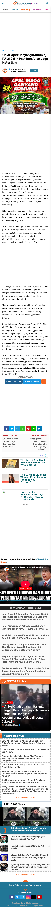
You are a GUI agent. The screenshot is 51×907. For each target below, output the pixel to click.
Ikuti (34, 70)
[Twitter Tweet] (11, 428)
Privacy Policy (14, 885)
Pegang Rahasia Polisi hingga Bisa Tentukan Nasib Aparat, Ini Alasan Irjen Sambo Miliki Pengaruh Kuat (22, 758)
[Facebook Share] (6, 428)
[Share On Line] (33, 428)
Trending (25, 9)
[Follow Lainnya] (43, 381)
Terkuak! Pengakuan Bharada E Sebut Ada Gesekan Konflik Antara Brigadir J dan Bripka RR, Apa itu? (24, 773)
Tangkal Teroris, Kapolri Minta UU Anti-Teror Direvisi (30, 847)
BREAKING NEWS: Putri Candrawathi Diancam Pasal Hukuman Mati (23, 766)
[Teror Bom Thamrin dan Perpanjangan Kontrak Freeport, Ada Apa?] (4, 839)
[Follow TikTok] (33, 897)
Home (5, 9)
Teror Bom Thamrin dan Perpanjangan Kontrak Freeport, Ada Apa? (28, 837)
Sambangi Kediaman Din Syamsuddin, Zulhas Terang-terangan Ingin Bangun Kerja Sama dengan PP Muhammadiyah (25, 671)
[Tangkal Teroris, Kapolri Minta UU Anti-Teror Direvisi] (4, 848)
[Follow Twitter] (17, 897)
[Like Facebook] (11, 897)
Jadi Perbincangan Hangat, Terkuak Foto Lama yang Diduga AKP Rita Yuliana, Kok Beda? (23, 781)
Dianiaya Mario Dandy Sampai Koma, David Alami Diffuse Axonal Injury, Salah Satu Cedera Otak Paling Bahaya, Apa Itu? (24, 647)
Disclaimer (24, 885)
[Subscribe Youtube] (39, 897)
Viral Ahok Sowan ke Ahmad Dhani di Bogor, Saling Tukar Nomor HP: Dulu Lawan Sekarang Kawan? (23, 743)
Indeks (14, 9)
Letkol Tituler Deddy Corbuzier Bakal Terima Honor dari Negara (25, 750)
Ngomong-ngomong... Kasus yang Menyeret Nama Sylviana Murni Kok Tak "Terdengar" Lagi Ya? (30, 867)
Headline (37, 9)
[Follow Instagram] (28, 897)
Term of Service (35, 885)
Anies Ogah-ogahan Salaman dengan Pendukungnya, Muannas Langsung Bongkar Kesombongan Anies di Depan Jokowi (25, 714)
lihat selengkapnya (24, 797)
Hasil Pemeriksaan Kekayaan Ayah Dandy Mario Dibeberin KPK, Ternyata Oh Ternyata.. (25, 627)
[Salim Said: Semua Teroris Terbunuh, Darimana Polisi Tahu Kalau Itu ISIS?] (25, 821)
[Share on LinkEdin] (39, 428)
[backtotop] (25, 882)
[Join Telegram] (22, 897)
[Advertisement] (25, 27)
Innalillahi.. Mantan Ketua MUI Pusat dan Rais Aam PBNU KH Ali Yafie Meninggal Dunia (25, 636)
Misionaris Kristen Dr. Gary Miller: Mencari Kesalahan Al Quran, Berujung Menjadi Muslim (29, 857)
